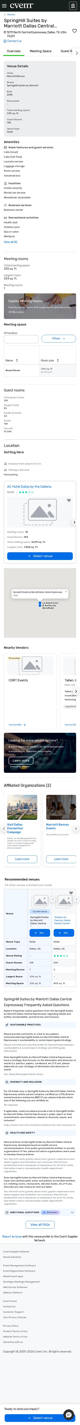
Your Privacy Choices (14, 1317)
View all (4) (10, 242)
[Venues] (73, 6)
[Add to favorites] (74, 31)
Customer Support (13, 1312)
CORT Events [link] (18, 680)
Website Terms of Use (15, 1336)
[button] (34, 338)
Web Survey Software (15, 1287)
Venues (11, 14)
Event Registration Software (19, 1271)
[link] (30, 665)
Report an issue (12, 1236)
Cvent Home (10, 1301)
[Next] (76, 52)
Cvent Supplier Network (16, 1251)
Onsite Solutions (12, 1257)
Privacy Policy (11, 1325)
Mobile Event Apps (13, 1276)
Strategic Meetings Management (21, 1281)
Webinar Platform (12, 1292)
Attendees (10, 333)
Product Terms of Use (15, 1331)
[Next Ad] (74, 522)
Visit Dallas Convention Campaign (15, 828)
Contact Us (9, 1306)
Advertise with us (13, 1342)
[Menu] (4, 6)
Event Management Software (19, 1265)
